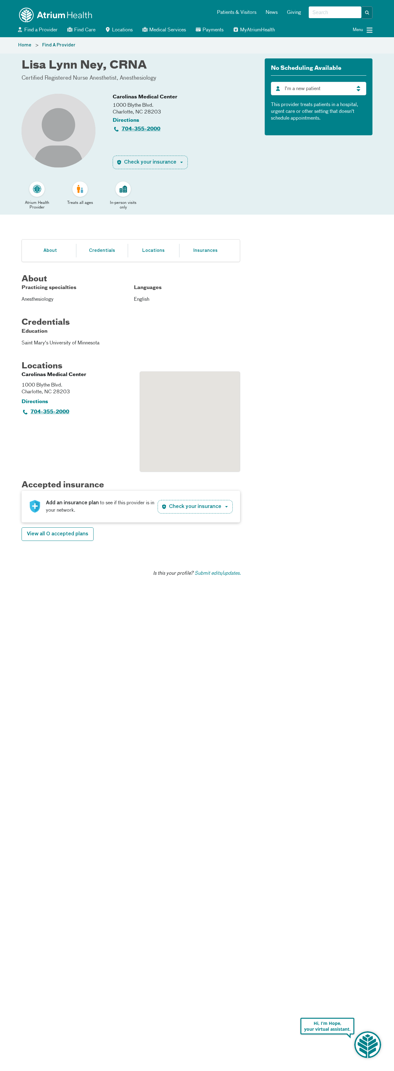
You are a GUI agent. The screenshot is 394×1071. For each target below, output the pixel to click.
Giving (294, 12)
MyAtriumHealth (257, 30)
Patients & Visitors (236, 12)
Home (24, 45)
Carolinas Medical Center (145, 97)
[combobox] (335, 12)
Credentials (102, 250)
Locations (122, 30)
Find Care (84, 30)
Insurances (205, 250)
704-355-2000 (141, 129)
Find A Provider (58, 45)
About (50, 250)
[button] (367, 12)
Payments (212, 30)
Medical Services (167, 30)
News (272, 12)
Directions (126, 120)
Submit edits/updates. (218, 573)
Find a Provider (40, 30)
